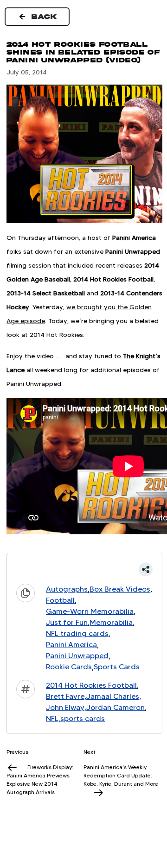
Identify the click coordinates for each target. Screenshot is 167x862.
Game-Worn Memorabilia (90, 611)
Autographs (67, 589)
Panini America (71, 644)
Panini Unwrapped (77, 655)
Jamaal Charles (112, 696)
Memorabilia (111, 622)
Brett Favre (65, 696)
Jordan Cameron (115, 707)
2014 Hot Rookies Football (91, 685)
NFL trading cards (77, 633)
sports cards (82, 718)
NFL (52, 718)
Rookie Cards (69, 666)
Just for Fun (67, 622)
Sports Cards (117, 666)
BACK (45, 16)
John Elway (65, 707)
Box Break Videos (120, 589)
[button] (84, 569)
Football (60, 600)
